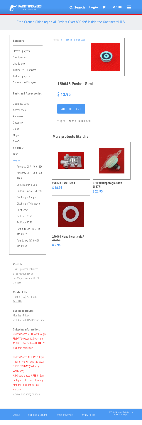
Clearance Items (21, 103)
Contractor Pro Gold (27, 184)
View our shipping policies (26, 394)
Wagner (17, 160)
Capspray (18, 122)
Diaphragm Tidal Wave (28, 203)
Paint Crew (22, 209)
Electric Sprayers (21, 51)
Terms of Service (64, 414)
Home (56, 39)
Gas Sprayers (20, 57)
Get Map (17, 282)
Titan (15, 154)
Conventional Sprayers (24, 82)
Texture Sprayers (21, 76)
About (16, 414)
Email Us (17, 301)
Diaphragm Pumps (26, 197)
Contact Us (19, 422)
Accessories (19, 110)
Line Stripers (19, 63)
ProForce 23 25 (24, 216)
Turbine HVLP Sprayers (24, 69)
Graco (16, 128)
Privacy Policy (88, 414)
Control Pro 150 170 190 (29, 191)
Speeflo (17, 141)
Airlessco (18, 116)
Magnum (17, 135)
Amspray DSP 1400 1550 (30, 166)
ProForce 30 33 (24, 222)
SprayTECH (18, 147)
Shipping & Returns (38, 414)
